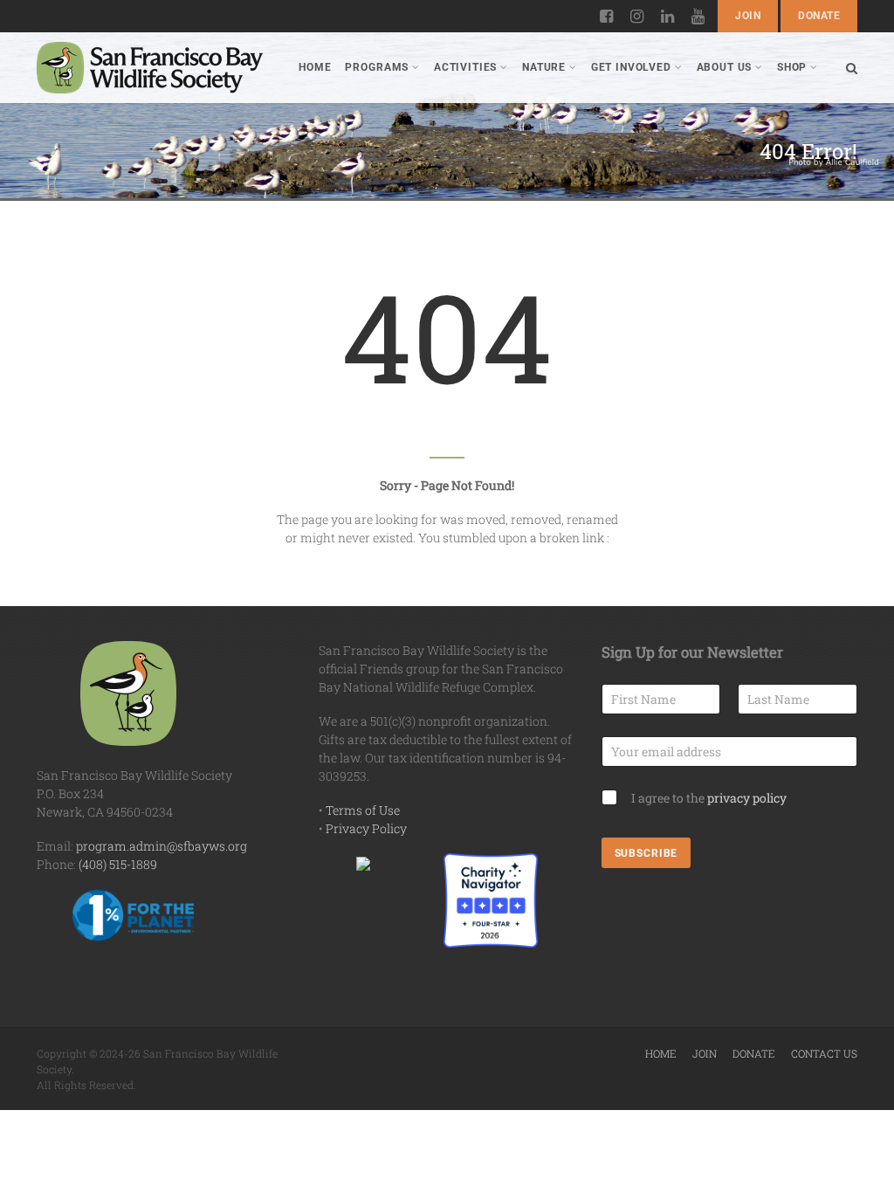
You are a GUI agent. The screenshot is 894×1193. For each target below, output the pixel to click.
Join (747, 16)
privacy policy (747, 798)
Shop (792, 67)
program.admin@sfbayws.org (161, 846)
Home (315, 67)
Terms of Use (363, 810)
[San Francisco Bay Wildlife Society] (150, 67)
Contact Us (824, 1053)
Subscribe (646, 853)
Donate (819, 16)
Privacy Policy (366, 828)
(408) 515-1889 (118, 864)
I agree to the (709, 798)
